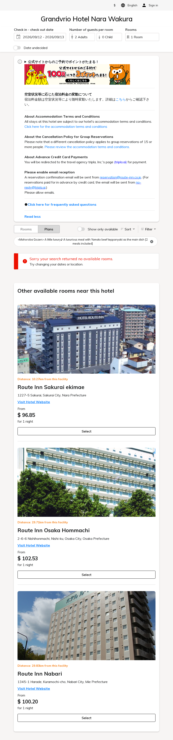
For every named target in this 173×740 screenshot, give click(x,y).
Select (86, 431)
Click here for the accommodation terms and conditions (65, 126)
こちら (121, 99)
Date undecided (35, 48)
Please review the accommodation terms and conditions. (87, 147)
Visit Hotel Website (34, 402)
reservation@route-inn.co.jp (120, 177)
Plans (49, 229)
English (132, 5)
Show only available (103, 229)
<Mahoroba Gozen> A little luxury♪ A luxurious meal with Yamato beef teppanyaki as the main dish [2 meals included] (83, 241)
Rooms (26, 229)
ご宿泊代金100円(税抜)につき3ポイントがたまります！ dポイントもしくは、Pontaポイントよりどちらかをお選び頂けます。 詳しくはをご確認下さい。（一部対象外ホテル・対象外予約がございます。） (89, 72)
